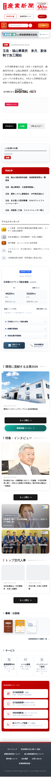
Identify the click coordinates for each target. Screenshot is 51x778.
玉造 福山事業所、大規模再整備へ (20, 187)
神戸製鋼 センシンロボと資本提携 (22, 243)
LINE (22, 126)
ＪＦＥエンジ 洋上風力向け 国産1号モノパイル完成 (28, 250)
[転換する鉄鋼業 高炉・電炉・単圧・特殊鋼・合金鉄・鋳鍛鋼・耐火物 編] (8, 626)
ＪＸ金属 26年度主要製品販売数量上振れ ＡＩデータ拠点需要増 (28, 229)
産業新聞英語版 (24, 763)
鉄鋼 (7, 157)
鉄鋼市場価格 (13, 329)
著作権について (11, 759)
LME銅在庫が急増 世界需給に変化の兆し (25, 258)
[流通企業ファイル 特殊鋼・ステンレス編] (20, 626)
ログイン (42, 16)
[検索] (30, 25)
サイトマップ (12, 749)
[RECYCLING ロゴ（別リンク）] (44, 532)
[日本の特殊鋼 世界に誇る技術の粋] (31, 626)
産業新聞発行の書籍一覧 (37, 639)
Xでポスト (9, 126)
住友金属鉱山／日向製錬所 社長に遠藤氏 (25, 237)
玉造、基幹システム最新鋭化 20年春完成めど (24, 194)
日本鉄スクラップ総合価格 (18, 322)
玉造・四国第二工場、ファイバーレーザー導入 (24, 210)
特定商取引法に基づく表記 (30, 749)
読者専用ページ (25, 16)
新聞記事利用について (12, 754)
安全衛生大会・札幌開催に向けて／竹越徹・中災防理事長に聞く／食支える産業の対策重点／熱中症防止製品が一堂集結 (25, 483)
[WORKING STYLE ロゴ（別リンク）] (44, 506)
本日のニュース (11, 104)
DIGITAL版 (10, 16)
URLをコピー (36, 126)
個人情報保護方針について (34, 754)
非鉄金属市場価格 (14, 336)
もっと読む (24, 420)
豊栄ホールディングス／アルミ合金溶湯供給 (21, 409)
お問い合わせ (36, 759)
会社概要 (24, 759)
